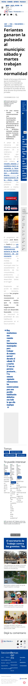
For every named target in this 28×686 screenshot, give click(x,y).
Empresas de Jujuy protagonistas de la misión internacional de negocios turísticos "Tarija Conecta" (21, 491)
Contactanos (23, 665)
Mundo (3, 663)
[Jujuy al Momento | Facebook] (1, 15)
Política (4, 2)
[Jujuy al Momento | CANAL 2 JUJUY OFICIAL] (21, 644)
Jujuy (2, 657)
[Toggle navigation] (2, 7)
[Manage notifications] (24, 682)
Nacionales (4, 660)
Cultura (8, 663)
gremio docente (8, 621)
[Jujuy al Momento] (7, 642)
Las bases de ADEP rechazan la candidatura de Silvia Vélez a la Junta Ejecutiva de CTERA (14, 626)
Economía (10, 2)
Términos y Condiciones (6, 676)
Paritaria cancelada (15, 534)
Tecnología (8, 668)
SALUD (12, 670)
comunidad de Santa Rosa (11, 561)
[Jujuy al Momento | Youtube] (11, 15)
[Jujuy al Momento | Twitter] (4, 15)
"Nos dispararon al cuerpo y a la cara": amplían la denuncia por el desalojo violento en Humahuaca (15, 566)
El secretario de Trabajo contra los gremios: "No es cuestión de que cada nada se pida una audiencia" (14, 502)
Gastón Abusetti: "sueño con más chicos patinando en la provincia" (13, 606)
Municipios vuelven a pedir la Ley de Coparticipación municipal (14, 586)
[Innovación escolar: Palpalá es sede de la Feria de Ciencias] (6, 476)
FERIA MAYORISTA (16, 452)
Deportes (16, 2)
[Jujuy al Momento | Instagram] (8, 15)
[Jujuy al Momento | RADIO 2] (21, 647)
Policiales (23, 2)
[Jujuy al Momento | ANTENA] (25, 644)
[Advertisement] (14, 428)
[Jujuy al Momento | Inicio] (27, 652)
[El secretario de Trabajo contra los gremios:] (12, 484)
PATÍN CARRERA (8, 601)
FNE (7, 665)
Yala (6, 581)
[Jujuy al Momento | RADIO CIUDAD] (25, 647)
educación (7, 473)
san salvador (21, 455)
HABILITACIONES (10, 455)
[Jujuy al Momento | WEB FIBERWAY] (18, 647)
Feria (6, 452)
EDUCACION (13, 662)
